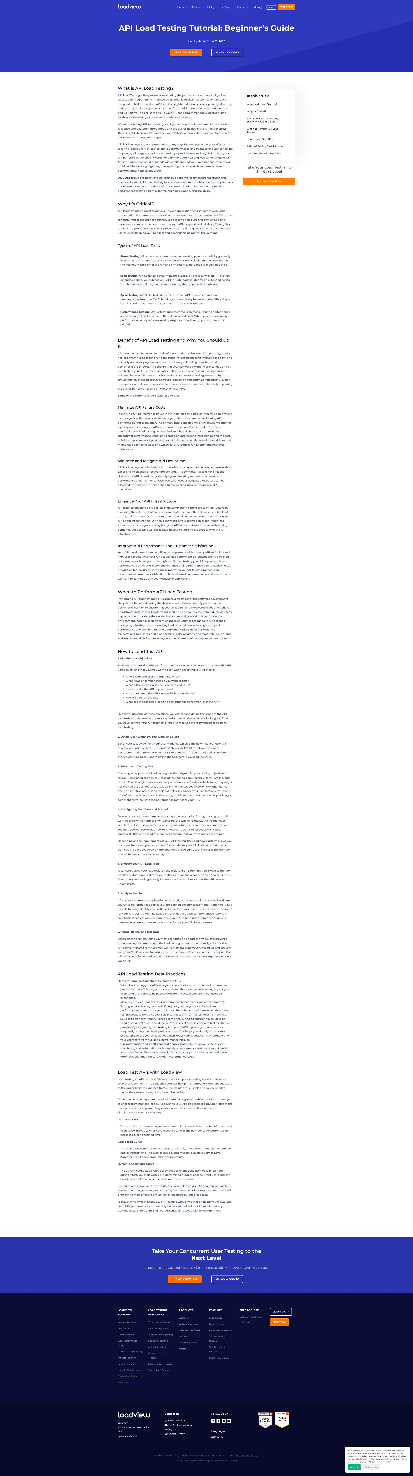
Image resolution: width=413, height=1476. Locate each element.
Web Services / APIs (189, 1330)
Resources (242, 7)
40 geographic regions (213, 1186)
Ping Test (245, 1322)
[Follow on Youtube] (229, 1421)
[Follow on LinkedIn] (224, 1421)
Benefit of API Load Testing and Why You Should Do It (263, 120)
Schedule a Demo (227, 52)
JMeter (182, 1348)
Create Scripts (216, 1324)
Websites (184, 1318)
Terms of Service (199, 1460)
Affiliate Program (127, 1357)
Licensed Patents (218, 1460)
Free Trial (279, 1322)
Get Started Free (185, 52)
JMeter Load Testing (159, 1370)
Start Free (286, 7)
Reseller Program (127, 1364)
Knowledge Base (127, 1322)
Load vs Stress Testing (160, 1364)
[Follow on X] (218, 1421)
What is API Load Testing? (262, 104)
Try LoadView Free (269, 181)
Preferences (371, 1467)
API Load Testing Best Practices (265, 146)
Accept (354, 1467)
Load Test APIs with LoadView (264, 153)
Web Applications (188, 1324)
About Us (123, 1382)
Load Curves (215, 1318)
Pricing (210, 7)
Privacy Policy (182, 1460)
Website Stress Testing (160, 1334)
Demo (271, 7)
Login (259, 7)
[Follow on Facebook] (213, 1421)
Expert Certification (128, 1376)
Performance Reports (220, 1330)
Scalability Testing (158, 1340)
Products (182, 7)
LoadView (157, 1079)
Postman (183, 1336)
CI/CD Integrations (219, 1357)
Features (196, 7)
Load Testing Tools (158, 1328)
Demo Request (126, 1334)
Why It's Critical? (256, 111)
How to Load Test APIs (259, 139)
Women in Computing (130, 1351)
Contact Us (123, 1328)
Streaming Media (188, 1342)
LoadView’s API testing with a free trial (172, 1201)
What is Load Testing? (160, 1322)
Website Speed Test (250, 1317)
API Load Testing (129, 95)
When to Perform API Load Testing (263, 130)
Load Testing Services (129, 1370)
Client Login (281, 1311)
